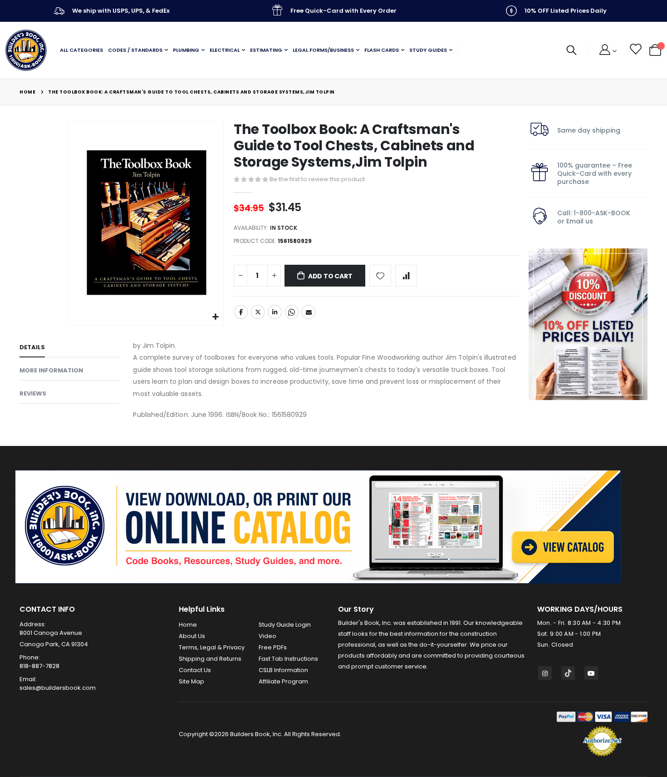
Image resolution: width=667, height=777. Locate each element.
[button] (215, 317)
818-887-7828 (39, 666)
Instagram (545, 673)
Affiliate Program (283, 681)
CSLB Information (283, 670)
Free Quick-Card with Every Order (343, 10)
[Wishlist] (635, 50)
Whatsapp (291, 312)
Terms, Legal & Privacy (212, 647)
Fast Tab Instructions (288, 658)
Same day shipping (588, 130)
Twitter (257, 312)
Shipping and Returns (210, 658)
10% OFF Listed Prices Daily (566, 10)
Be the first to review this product (317, 179)
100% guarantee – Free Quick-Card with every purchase (594, 173)
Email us (579, 221)
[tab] (69, 348)
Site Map (191, 681)
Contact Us (195, 670)
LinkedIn (275, 312)
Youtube (591, 673)
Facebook (241, 312)
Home (27, 92)
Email (308, 312)
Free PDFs (273, 647)
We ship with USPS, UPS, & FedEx (121, 10)
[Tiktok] (568, 673)
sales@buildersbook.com (58, 687)
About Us (192, 636)
